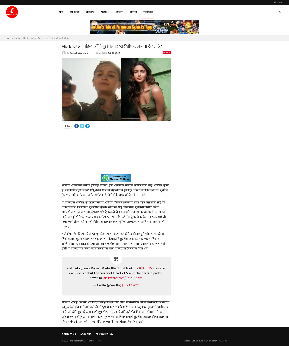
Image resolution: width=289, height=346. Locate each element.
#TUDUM (145, 268)
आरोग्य (133, 12)
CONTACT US (69, 334)
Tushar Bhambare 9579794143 (213, 341)
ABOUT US (85, 334)
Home (60, 12)
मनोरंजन (148, 12)
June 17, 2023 (130, 285)
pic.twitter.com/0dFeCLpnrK (123, 278)
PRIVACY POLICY (104, 334)
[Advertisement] (116, 153)
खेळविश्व (105, 12)
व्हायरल (119, 12)
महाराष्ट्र (90, 12)
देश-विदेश (74, 12)
